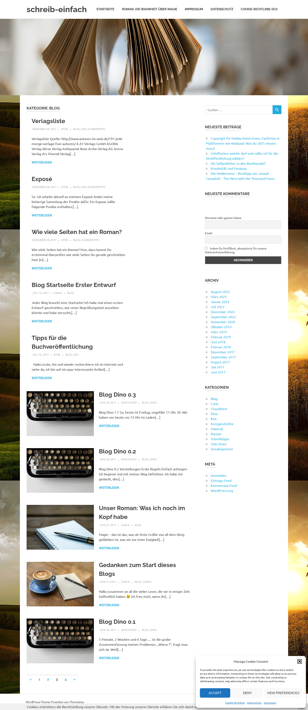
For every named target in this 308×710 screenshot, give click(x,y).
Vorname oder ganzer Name (223, 218)
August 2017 (220, 362)
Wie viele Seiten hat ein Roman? (77, 232)
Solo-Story (218, 444)
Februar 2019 (221, 337)
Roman (216, 434)
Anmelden (218, 475)
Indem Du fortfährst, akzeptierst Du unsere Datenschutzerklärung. (236, 250)
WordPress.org (222, 490)
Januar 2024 (220, 302)
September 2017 (223, 357)
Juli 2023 (217, 307)
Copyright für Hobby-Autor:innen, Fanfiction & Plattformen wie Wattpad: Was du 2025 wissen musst (243, 143)
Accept (215, 693)
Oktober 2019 (221, 327)
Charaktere (219, 408)
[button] (300, 661)
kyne (64, 129)
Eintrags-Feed (221, 480)
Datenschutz (254, 702)
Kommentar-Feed (224, 485)
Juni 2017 (218, 372)
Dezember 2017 (223, 352)
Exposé (42, 179)
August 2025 (220, 291)
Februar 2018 (221, 347)
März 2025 (219, 297)
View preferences (283, 693)
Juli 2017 (217, 367)
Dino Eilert (129, 402)
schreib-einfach (57, 9)
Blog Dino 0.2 (117, 451)
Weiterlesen (42, 162)
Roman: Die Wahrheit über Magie (149, 9)
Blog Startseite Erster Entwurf (74, 285)
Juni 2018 (218, 342)
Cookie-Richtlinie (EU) (259, 9)
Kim (83, 129)
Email (208, 233)
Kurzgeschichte (222, 424)
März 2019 (219, 332)
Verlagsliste (48, 121)
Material (217, 429)
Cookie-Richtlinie (235, 702)
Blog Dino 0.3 (117, 394)
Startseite (105, 9)
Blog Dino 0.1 (117, 621)
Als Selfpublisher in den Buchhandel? (238, 163)
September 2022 (223, 317)
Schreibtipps (96, 129)
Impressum (270, 702)
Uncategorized (222, 449)
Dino (153, 402)
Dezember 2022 (223, 312)
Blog (76, 129)
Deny (247, 693)
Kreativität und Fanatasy (229, 168)
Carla (58, 293)
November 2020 (223, 322)
